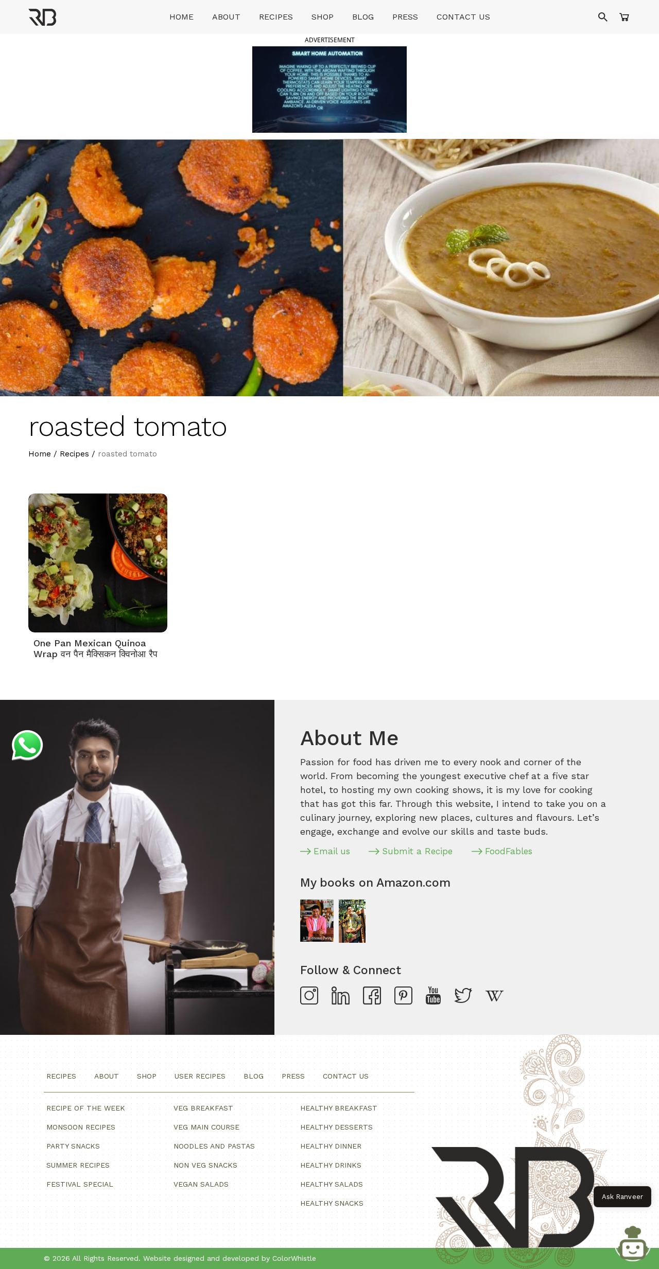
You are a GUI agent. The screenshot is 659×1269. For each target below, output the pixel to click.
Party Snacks (73, 1146)
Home (181, 17)
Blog (363, 17)
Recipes (276, 17)
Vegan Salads (201, 1184)
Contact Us (463, 17)
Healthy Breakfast (338, 1108)
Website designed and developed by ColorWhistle (229, 1258)
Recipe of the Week (85, 1108)
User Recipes (200, 1076)
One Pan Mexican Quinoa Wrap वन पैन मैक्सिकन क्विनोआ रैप (95, 649)
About (226, 17)
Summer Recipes (78, 1165)
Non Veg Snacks (205, 1165)
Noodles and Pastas (214, 1146)
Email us (332, 851)
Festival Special (79, 1184)
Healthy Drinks (330, 1165)
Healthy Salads (331, 1184)
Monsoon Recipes (80, 1127)
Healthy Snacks (331, 1203)
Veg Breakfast (203, 1108)
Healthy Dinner (330, 1146)
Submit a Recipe (418, 851)
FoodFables (508, 851)
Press (405, 17)
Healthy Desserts (336, 1127)
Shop (322, 17)
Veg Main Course (206, 1127)
